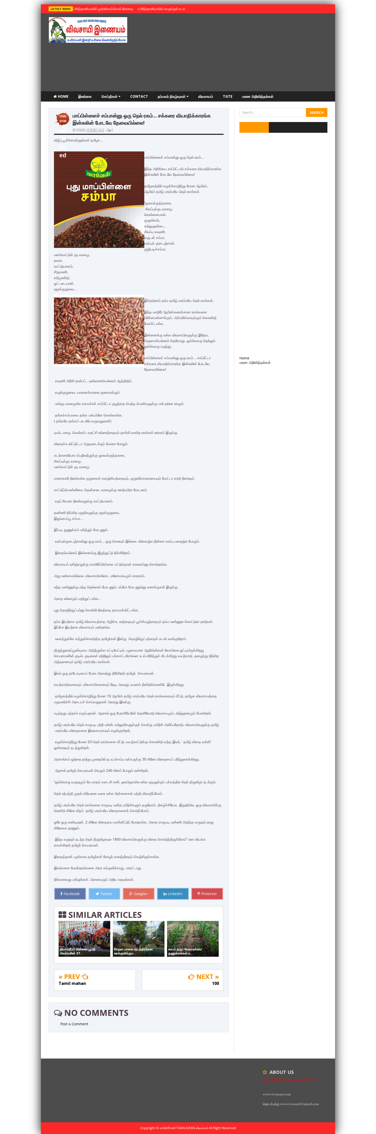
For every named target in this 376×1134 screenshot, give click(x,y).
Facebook (72, 893)
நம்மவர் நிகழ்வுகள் (172, 96)
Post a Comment (74, 1023)
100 (215, 983)
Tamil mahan (72, 983)
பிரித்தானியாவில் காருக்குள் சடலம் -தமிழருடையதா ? (175, 8)
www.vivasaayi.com (277, 1094)
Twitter (107, 893)
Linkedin (175, 893)
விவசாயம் (205, 96)
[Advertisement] (234, 53)
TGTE (228, 96)
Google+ (141, 893)
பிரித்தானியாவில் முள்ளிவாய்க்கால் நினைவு (103, 8)
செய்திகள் (110, 96)
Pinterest (209, 893)
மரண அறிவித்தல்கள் (257, 96)
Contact (139, 96)
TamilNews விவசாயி (192, 1128)
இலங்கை (85, 96)
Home (63, 96)
